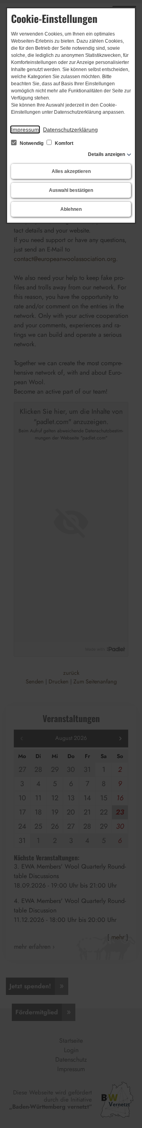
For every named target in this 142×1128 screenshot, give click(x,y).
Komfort (63, 143)
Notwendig (32, 143)
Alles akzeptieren (71, 171)
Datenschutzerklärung (70, 129)
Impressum (25, 129)
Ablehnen (71, 209)
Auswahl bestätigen (71, 190)
